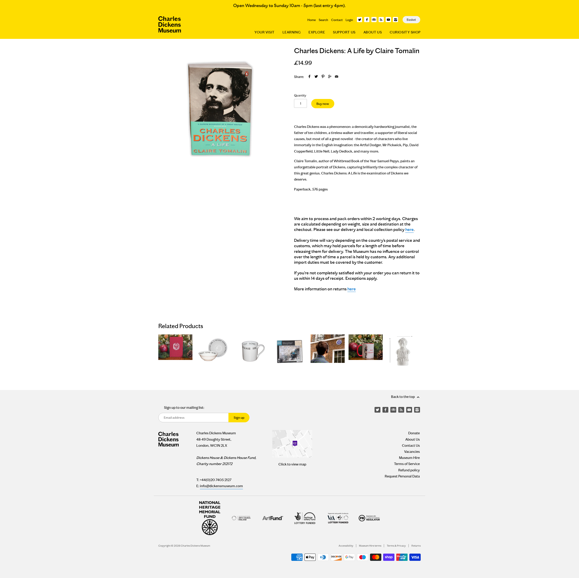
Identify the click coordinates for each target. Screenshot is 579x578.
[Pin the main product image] (323, 77)
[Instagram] (395, 19)
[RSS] (381, 19)
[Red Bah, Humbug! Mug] (366, 351)
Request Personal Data (402, 476)
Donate (414, 433)
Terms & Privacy (396, 545)
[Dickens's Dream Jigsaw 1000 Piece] (290, 351)
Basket (411, 20)
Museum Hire (409, 458)
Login (349, 20)
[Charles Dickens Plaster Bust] (404, 351)
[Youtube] (388, 19)
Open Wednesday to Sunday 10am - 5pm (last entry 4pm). (289, 5)
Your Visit (264, 32)
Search (323, 20)
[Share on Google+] (329, 77)
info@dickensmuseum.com (221, 486)
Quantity (300, 95)
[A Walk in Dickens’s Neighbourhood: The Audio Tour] (328, 351)
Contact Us (411, 445)
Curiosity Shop (405, 32)
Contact (337, 20)
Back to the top (403, 397)
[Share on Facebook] (309, 77)
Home (311, 20)
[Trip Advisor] (374, 19)
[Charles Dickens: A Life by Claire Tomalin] (221, 109)
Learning (291, 32)
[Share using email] (336, 77)
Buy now (322, 104)
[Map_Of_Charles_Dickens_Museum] (292, 444)
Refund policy (409, 470)
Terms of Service (407, 464)
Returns (416, 545)
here (409, 229)
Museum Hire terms (370, 545)
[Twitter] (359, 19)
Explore (316, 32)
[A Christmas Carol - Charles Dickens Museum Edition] (175, 351)
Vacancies (412, 451)
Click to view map (292, 464)
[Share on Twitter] (316, 77)
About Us (372, 32)
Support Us (344, 32)
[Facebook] (366, 19)
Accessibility (346, 545)
